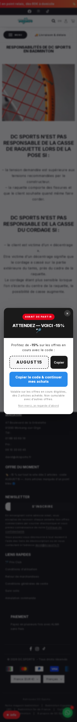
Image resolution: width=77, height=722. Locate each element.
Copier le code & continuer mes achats (38, 379)
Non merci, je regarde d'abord (38, 405)
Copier (59, 362)
